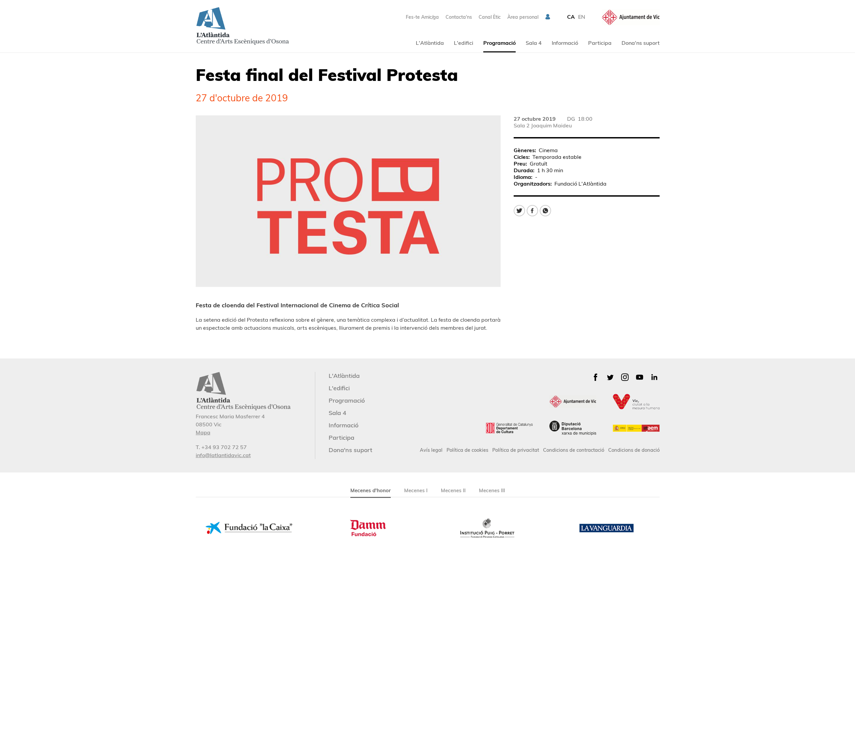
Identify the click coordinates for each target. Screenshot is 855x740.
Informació (565, 42)
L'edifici (463, 42)
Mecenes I (416, 490)
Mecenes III (492, 490)
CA (571, 16)
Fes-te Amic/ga (422, 17)
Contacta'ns (459, 17)
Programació (499, 42)
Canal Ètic (490, 17)
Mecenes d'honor (370, 490)
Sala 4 (534, 42)
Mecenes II (453, 490)
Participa (600, 42)
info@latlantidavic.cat (223, 455)
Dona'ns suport (641, 42)
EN (581, 16)
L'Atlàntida (430, 42)
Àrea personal (522, 17)
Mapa (203, 432)
